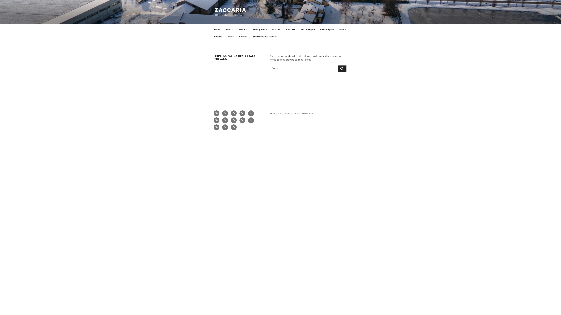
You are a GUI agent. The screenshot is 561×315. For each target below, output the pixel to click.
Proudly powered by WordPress (300, 113)
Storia (231, 36)
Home (217, 29)
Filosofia (243, 29)
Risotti (342, 29)
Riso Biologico (308, 29)
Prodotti (276, 29)
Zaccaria (230, 10)
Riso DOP (290, 29)
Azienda (229, 29)
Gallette (218, 36)
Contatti (243, 36)
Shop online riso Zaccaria (265, 36)
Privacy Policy (260, 29)
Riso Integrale (327, 29)
